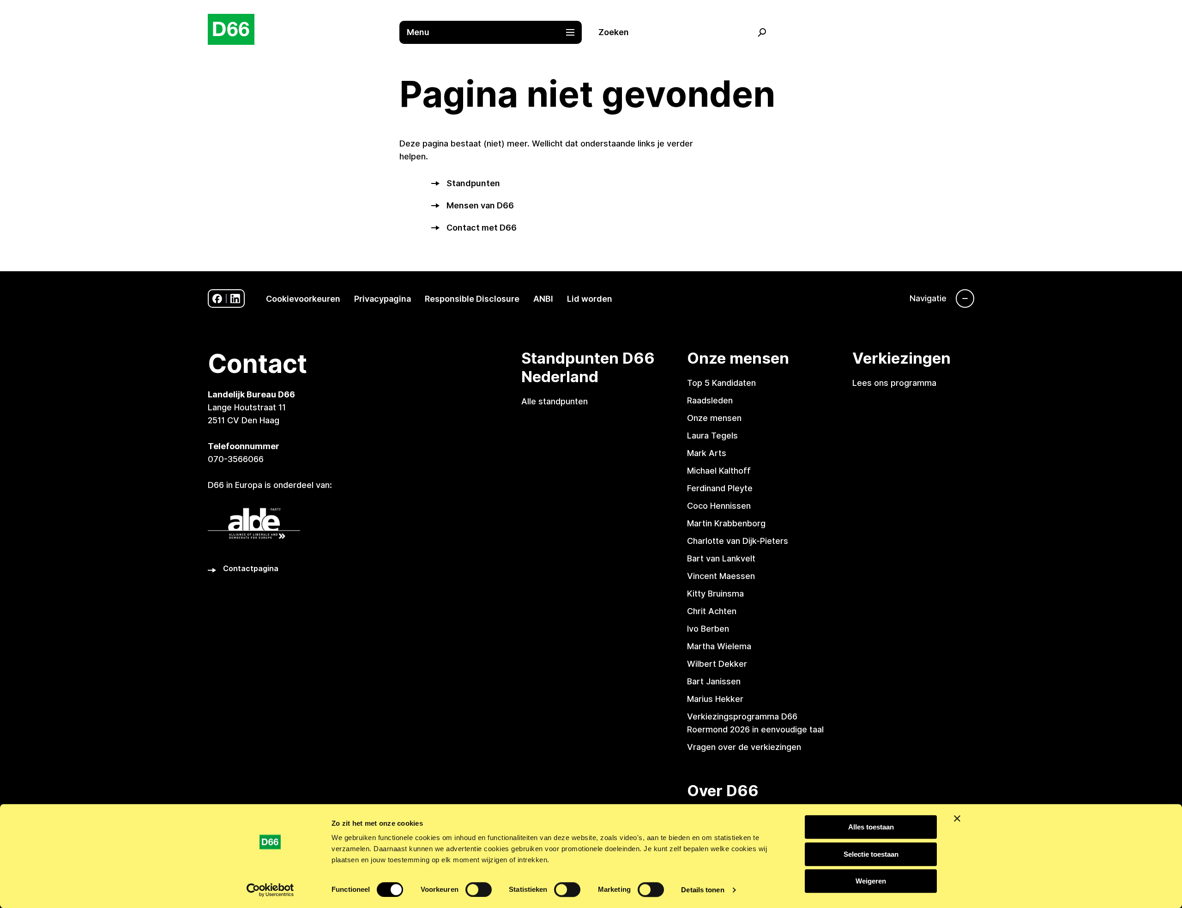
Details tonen (702, 890)
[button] (495, 32)
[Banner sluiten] (957, 818)
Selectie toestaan (871, 854)
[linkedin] (235, 299)
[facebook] (217, 299)
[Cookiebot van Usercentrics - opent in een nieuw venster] (270, 890)
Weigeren (871, 881)
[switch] (478, 889)
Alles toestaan (871, 827)
